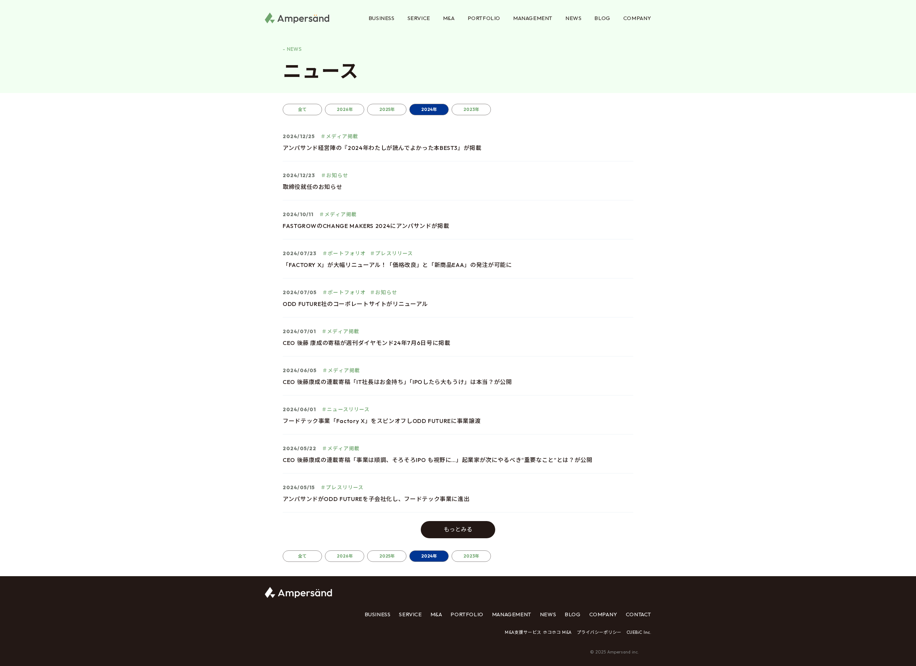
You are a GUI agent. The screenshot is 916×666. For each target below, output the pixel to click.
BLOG (602, 18)
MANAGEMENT (532, 18)
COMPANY (637, 18)
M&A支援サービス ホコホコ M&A (538, 632)
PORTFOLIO (484, 18)
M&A (449, 18)
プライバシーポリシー (599, 632)
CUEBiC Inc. (639, 632)
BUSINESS (382, 18)
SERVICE (419, 18)
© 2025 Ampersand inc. (614, 652)
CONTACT (638, 614)
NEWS (573, 18)
